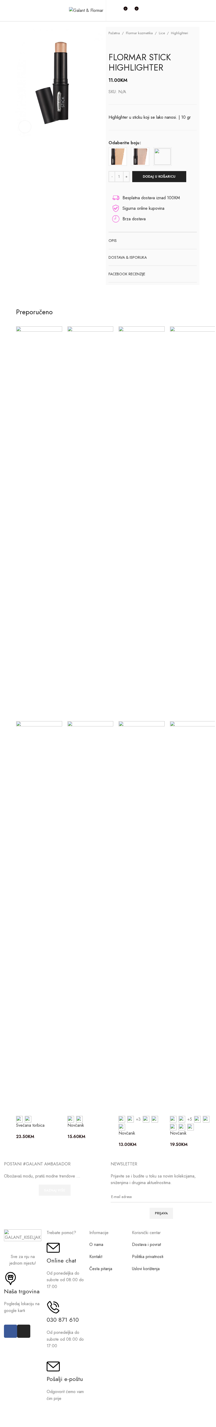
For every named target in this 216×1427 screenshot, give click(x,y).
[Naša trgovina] (10, 1278)
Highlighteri (179, 33)
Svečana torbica (30, 1125)
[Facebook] (10, 1331)
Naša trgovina (22, 1291)
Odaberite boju (124, 143)
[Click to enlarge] (25, 127)
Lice (162, 33)
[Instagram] (23, 1331)
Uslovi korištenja (146, 1269)
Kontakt (95, 1257)
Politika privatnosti (147, 1257)
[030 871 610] (53, 1307)
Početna (114, 33)
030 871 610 (63, 1319)
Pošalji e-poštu (65, 1379)
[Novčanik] (90, 523)
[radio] (118, 156)
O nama (96, 1244)
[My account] (113, 10)
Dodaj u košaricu (159, 176)
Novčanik (75, 1125)
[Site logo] (86, 10)
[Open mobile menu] (145, 10)
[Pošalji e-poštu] (53, 1366)
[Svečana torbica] (39, 523)
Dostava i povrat (146, 1244)
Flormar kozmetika (139, 33)
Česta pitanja (100, 1269)
